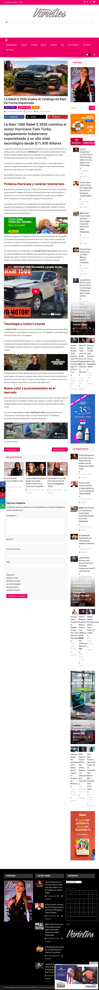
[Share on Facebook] (2, 484)
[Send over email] (2, 506)
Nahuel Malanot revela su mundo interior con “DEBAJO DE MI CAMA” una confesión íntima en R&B (83, 633)
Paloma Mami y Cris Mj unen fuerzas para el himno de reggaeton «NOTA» (56, 482)
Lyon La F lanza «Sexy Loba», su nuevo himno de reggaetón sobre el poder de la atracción (83, 358)
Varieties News (11, 45)
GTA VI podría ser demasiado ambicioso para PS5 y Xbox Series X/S (82, 727)
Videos (35, 107)
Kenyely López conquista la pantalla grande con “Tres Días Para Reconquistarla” (74, 627)
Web (8, 562)
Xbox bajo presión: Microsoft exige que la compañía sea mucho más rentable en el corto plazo (91, 771)
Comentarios (89, 143)
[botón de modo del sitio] (88, 54)
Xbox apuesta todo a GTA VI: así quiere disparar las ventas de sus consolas (83, 767)
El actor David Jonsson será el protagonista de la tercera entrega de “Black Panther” (86, 189)
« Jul (67, 924)
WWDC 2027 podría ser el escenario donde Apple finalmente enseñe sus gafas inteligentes (85, 222)
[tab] (77, 141)
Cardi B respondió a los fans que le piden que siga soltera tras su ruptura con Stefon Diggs (86, 157)
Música (43, 45)
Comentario (11, 516)
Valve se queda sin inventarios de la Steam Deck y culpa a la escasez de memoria (61, 450)
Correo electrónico (13, 550)
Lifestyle (53, 45)
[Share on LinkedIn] (2, 500)
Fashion (24, 45)
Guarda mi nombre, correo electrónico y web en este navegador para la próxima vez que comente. (13, 582)
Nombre (10, 539)
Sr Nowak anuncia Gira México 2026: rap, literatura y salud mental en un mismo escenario (13, 450)
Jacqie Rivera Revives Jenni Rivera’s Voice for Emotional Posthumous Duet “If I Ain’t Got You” (85, 288)
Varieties (29, 111)
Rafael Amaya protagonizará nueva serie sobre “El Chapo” (91, 625)
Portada (34, 45)
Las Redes (10, 50)
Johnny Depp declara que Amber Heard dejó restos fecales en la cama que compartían (36, 482)
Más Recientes (76, 141)
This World (87, 45)
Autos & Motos (73, 45)
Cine (62, 45)
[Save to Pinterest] (2, 495)
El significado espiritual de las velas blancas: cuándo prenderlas (85, 256)
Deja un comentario (43, 111)
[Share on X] (2, 489)
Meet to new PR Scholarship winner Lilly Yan (13, 481)
